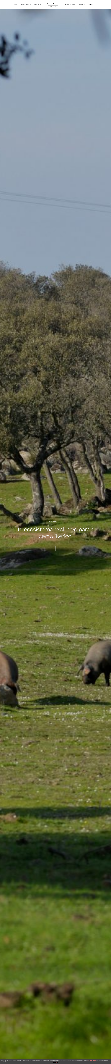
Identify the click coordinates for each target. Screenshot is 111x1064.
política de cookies (92, 1060)
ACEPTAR (55, 1062)
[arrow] (55, 548)
